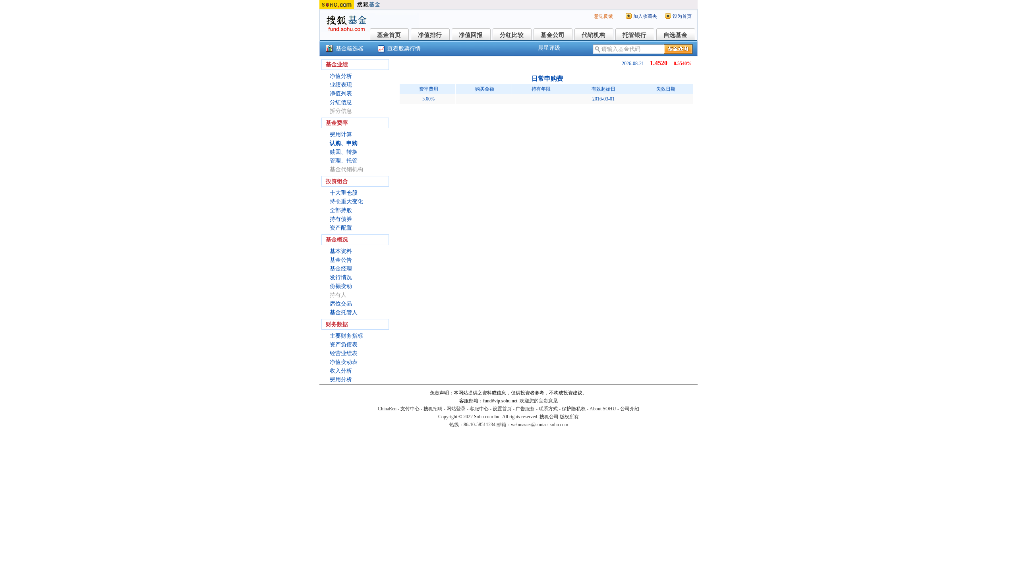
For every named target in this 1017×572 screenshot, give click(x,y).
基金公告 (341, 260)
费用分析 (341, 380)
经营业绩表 (344, 353)
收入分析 (341, 371)
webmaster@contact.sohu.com (539, 424)
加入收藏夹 (645, 16)
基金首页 (389, 35)
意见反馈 (603, 16)
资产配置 (341, 228)
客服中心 (479, 409)
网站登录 (456, 409)
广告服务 (525, 409)
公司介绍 (629, 409)
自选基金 (675, 35)
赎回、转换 (344, 152)
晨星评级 (549, 48)
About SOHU (603, 409)
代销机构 (593, 35)
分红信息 (341, 102)
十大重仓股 (344, 193)
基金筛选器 (349, 49)
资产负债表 (344, 345)
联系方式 (548, 409)
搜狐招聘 (433, 409)
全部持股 (341, 210)
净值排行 (430, 35)
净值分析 (341, 76)
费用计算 (341, 134)
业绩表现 (341, 85)
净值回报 (471, 35)
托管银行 (634, 35)
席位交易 (341, 304)
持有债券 (341, 219)
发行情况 (341, 277)
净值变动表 (344, 362)
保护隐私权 (574, 409)
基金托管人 (344, 312)
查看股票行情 (404, 49)
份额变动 (341, 286)
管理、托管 (344, 161)
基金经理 (341, 269)
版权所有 (569, 416)
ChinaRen (387, 409)
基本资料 (341, 251)
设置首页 (502, 409)
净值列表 (341, 94)
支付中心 (410, 409)
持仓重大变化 (346, 202)
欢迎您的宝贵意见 (539, 401)
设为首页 (682, 16)
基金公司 (553, 35)
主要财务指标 (346, 336)
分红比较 (512, 35)
